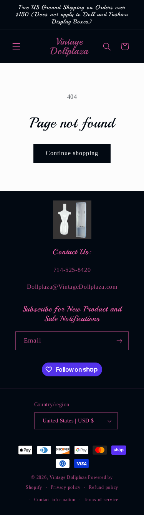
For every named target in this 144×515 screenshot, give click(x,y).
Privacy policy (66, 487)
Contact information (55, 499)
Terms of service (101, 499)
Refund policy (103, 487)
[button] (16, 46)
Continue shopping (72, 153)
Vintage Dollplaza (68, 477)
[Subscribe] (119, 340)
